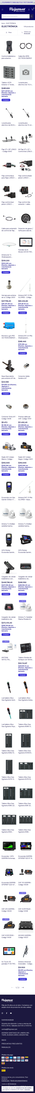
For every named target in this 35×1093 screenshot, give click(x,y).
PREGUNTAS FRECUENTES (12, 1044)
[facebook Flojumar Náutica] (6, 1013)
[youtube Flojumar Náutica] (11, 1013)
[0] (32, 9)
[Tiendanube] (9, 1084)
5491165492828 (8, 1020)
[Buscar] (31, 16)
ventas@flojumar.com (9, 1029)
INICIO (4, 1040)
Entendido (27, 1089)
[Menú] (2, 9)
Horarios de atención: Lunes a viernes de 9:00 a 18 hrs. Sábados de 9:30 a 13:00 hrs (17, 1025)
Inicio (3, 23)
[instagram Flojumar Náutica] (2, 1013)
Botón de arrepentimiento (19, 1081)
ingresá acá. (5, 1081)
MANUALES (6, 1047)
